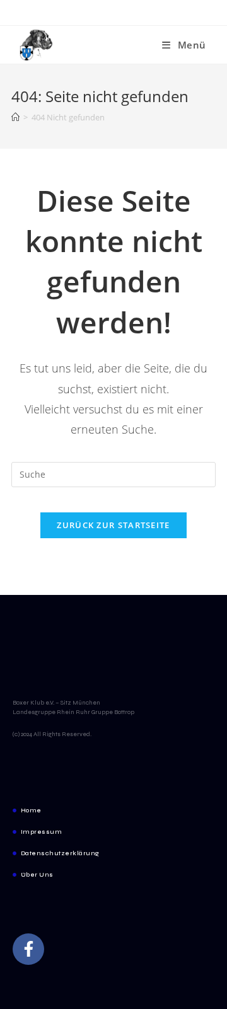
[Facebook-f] (28, 949)
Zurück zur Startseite (113, 525)
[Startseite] (15, 117)
